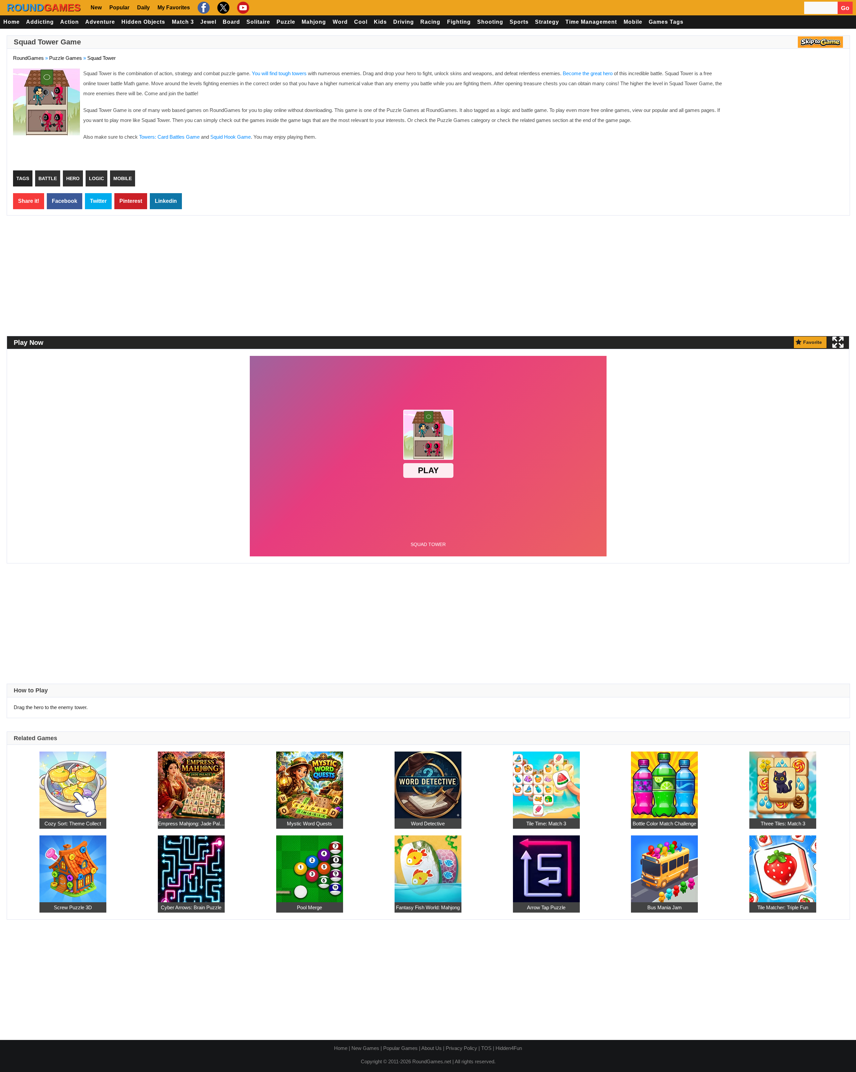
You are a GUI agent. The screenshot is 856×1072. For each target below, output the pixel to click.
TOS (486, 1048)
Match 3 (183, 22)
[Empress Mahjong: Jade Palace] (191, 781)
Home (11, 22)
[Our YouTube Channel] (242, 8)
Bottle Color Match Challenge (664, 823)
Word (340, 22)
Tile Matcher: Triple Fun (782, 907)
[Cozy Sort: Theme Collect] (72, 781)
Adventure (100, 22)
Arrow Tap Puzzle (546, 907)
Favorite (812, 342)
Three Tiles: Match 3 (783, 823)
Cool (360, 22)
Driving (403, 22)
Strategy (547, 22)
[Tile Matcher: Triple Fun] (782, 865)
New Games (365, 1048)
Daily (143, 7)
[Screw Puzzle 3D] (72, 865)
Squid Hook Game (230, 137)
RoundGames (28, 58)
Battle (47, 178)
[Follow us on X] (222, 8)
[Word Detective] (428, 781)
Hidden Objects (143, 22)
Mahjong (314, 22)
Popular (119, 7)
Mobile (633, 22)
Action (69, 22)
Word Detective (428, 823)
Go (845, 8)
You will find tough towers (279, 73)
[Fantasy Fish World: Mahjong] (428, 865)
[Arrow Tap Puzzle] (546, 865)
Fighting (459, 22)
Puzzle (286, 22)
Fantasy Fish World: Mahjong (428, 907)
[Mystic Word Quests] (309, 781)
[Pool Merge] (309, 865)
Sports (519, 22)
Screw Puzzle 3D (73, 907)
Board (231, 22)
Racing (430, 22)
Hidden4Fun (509, 1048)
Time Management (591, 22)
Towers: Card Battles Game (169, 137)
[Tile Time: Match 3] (546, 781)
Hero (73, 178)
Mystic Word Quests (309, 823)
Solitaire (258, 22)
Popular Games (400, 1048)
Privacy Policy (461, 1048)
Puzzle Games (65, 58)
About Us (431, 1048)
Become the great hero (588, 73)
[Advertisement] (787, 117)
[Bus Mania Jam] (664, 865)
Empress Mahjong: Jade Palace (191, 823)
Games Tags (666, 22)
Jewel (208, 22)
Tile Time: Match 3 (546, 823)
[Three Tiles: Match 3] (782, 781)
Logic (96, 178)
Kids (380, 22)
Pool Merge (309, 907)
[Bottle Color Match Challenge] (664, 781)
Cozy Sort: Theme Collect (72, 823)
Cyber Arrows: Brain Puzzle (191, 907)
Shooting (490, 22)
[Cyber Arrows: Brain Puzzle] (191, 865)
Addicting (40, 22)
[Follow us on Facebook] (203, 8)
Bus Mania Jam (664, 907)
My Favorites (173, 7)
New (96, 7)
